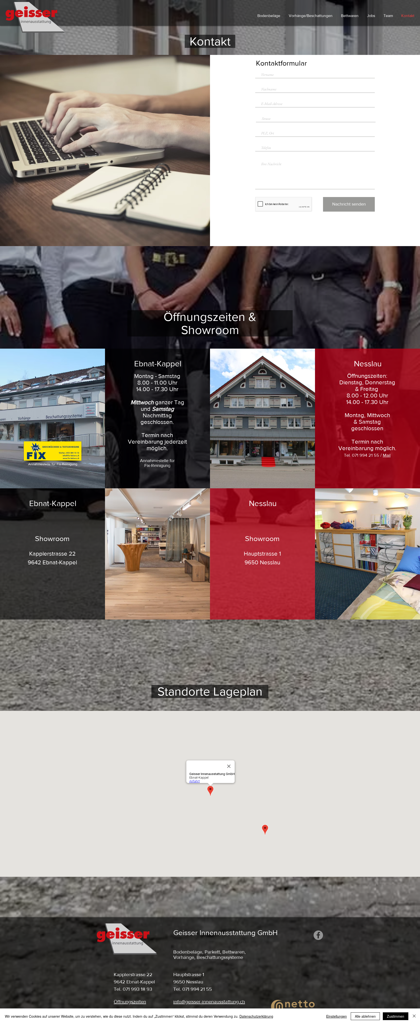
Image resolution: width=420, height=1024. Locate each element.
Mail (387, 455)
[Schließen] (414, 1016)
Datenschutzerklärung (256, 1016)
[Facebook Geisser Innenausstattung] (318, 935)
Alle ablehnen (365, 1016)
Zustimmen (395, 1016)
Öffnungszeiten (130, 1001)
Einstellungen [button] (336, 1016)
